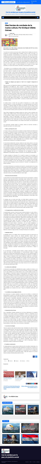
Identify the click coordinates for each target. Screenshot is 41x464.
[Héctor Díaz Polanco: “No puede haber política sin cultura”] (20, 374)
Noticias (24, 437)
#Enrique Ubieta (22, 34)
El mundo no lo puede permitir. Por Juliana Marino (28, 429)
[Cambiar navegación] (19, 17)
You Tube (34, 461)
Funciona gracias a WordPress (6, 461)
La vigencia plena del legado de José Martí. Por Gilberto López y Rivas (10, 440)
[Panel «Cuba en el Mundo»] (32, 374)
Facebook (27, 461)
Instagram (38, 461)
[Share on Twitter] (36, 357)
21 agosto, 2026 (7, 431)
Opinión (5, 437)
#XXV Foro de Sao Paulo (13, 36)
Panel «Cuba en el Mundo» (31, 377)
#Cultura (17, 34)
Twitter (30, 461)
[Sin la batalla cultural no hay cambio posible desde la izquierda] (9, 374)
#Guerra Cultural (29, 34)
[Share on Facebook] (34, 357)
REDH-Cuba (12, 33)
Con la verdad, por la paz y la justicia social (20, 12)
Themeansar (4, 462)
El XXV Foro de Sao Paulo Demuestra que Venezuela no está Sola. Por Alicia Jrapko (12, 387)
